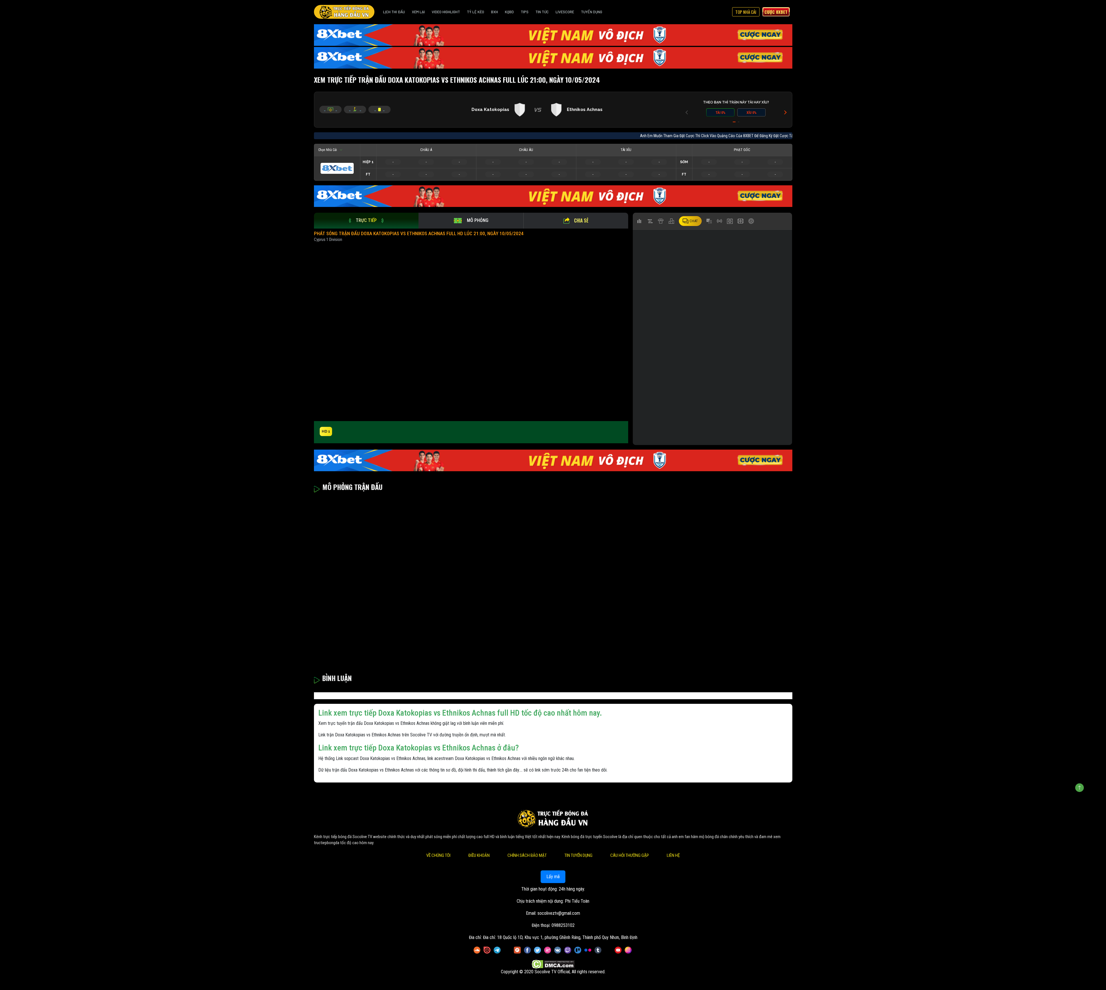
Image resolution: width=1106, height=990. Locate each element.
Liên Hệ (673, 855)
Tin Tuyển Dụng (578, 855)
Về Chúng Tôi (438, 855)
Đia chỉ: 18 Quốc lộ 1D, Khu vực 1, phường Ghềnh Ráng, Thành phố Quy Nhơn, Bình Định (560, 937)
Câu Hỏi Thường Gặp (629, 855)
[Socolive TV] (344, 12)
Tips (525, 12)
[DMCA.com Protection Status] (553, 964)
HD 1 (326, 431)
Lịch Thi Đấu (394, 12)
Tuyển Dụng (591, 12)
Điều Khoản (479, 855)
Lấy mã (553, 876)
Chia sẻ (581, 220)
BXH (494, 12)
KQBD (509, 12)
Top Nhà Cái (745, 12)
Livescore (565, 12)
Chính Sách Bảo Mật (527, 855)
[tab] (366, 221)
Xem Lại (418, 12)
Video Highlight (446, 12)
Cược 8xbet (775, 12)
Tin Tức (542, 12)
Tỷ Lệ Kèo (475, 12)
